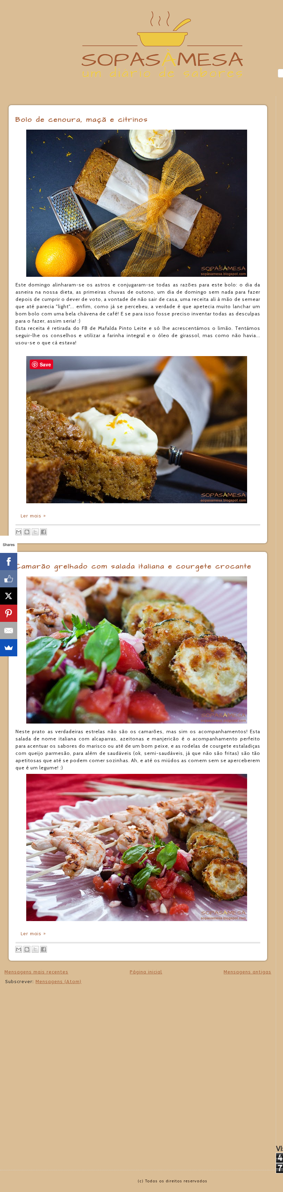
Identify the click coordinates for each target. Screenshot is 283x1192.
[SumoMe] (8, 647)
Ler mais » (33, 515)
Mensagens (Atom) (58, 981)
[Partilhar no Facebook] (43, 531)
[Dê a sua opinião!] (26, 531)
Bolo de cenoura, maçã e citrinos (82, 119)
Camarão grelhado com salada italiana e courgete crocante (134, 566)
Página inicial (146, 971)
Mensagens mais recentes (36, 971)
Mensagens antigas (247, 971)
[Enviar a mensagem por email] (18, 531)
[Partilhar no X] (35, 531)
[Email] (8, 630)
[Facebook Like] (8, 578)
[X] (8, 596)
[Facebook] (8, 561)
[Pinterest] (8, 613)
